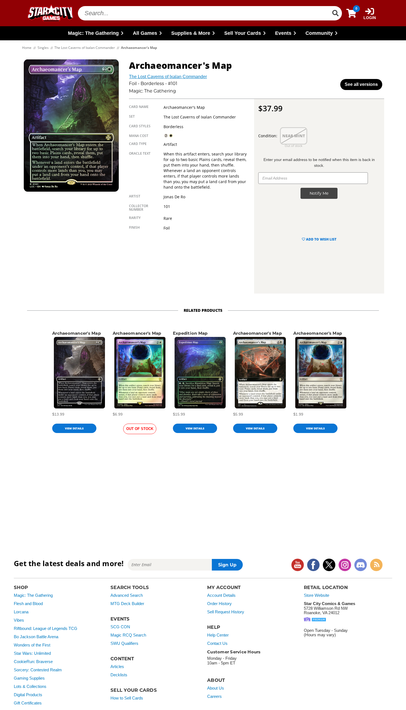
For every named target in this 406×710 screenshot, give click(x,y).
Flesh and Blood (28, 603)
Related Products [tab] (203, 310)
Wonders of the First (32, 645)
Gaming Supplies (29, 678)
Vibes (19, 620)
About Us (215, 688)
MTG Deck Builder (127, 603)
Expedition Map (190, 333)
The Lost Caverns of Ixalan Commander (168, 76)
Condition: (267, 135)
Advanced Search (126, 595)
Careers (214, 696)
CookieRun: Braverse (33, 661)
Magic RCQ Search (128, 635)
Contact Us (217, 643)
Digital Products (28, 695)
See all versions (361, 84)
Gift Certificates (28, 703)
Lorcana (21, 612)
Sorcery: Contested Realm (38, 670)
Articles (117, 666)
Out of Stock (139, 429)
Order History (219, 603)
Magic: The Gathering (33, 595)
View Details (74, 428)
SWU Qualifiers (124, 643)
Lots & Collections (30, 686)
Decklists (118, 675)
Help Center (218, 635)
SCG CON (120, 627)
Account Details (221, 595)
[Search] (335, 13)
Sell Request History (225, 612)
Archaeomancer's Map (76, 333)
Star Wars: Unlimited (32, 653)
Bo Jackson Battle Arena (36, 637)
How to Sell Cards (126, 698)
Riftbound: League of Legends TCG (45, 628)
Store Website (316, 595)
